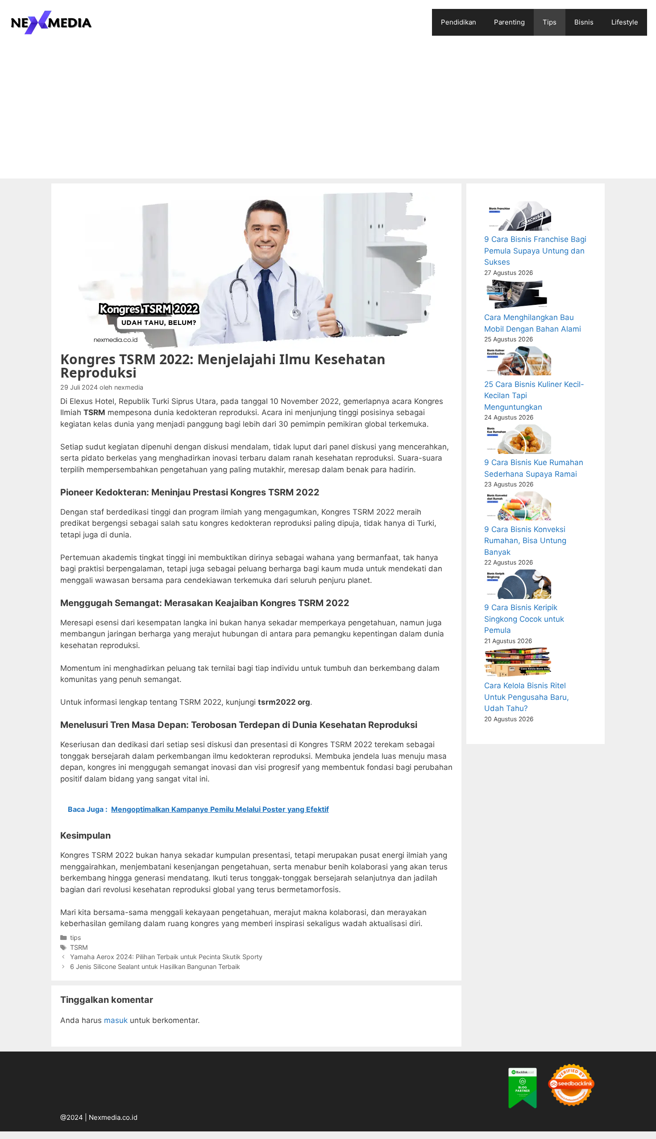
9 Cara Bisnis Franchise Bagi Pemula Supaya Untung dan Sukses (535, 250)
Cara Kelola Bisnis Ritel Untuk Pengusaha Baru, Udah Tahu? (526, 697)
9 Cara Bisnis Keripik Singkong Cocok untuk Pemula (524, 619)
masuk (116, 1020)
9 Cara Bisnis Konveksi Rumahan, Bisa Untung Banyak (525, 541)
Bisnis (584, 22)
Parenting (509, 22)
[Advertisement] (328, 111)
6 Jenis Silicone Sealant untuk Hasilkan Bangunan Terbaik (155, 966)
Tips (549, 22)
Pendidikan (458, 22)
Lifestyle (624, 22)
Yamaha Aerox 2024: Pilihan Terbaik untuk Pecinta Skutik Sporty (166, 956)
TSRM (79, 947)
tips (75, 937)
